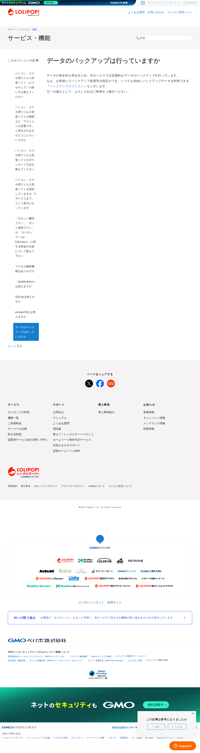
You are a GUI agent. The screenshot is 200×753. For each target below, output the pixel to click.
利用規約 (12, 486)
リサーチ (112, 738)
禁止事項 (25, 486)
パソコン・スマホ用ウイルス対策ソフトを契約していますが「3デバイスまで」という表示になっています (25, 193)
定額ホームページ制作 (66, 450)
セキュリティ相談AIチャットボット (130, 656)
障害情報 (148, 428)
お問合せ (58, 412)
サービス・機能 (29, 29)
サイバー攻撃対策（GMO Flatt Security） (106, 660)
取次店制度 (14, 434)
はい (157, 726)
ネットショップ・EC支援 (38, 738)
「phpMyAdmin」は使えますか (26, 284)
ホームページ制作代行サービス (72, 439)
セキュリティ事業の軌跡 (157, 660)
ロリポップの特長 (19, 412)
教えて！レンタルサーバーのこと (73, 434)
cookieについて (96, 486)
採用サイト (114, 602)
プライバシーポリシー (73, 486)
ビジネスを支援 (60, 738)
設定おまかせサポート (66, 445)
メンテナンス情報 (154, 423)
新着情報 (148, 412)
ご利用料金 (14, 423)
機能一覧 (13, 417)
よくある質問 (136, 12)
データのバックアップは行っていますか (24, 332)
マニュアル (60, 417)
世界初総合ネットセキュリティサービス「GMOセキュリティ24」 (37, 656)
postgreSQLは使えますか (25, 314)
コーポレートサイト (91, 602)
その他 (179, 738)
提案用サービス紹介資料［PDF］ (28, 439)
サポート (12, 29)
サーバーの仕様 (17, 428)
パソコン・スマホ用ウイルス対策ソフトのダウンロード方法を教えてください (24, 160)
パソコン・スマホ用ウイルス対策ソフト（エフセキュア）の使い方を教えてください (24, 85)
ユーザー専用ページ (180, 12)
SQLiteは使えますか (25, 299)
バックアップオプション (67, 86)
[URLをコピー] (111, 383)
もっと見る (15, 345)
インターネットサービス (12, 738)
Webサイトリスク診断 (101, 656)
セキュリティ (77, 738)
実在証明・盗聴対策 (16, 660)
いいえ (178, 726)
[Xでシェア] (89, 383)
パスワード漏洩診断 (78, 656)
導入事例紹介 (106, 412)
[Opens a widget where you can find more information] (182, 746)
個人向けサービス (165, 738)
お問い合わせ (155, 12)
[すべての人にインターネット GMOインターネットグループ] (173, 2)
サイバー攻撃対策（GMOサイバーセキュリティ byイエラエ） (56, 660)
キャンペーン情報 (154, 417)
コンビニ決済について (120, 486)
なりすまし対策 (135, 660)
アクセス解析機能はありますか (24, 269)
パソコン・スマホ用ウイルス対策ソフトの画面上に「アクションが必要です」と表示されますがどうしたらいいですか (24, 124)
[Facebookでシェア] (100, 383)
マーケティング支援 (95, 738)
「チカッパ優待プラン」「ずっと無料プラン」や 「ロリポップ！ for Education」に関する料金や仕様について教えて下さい (25, 237)
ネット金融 (136, 738)
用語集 (57, 428)
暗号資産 (149, 738)
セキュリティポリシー (45, 486)
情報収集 (124, 738)
